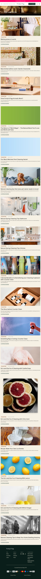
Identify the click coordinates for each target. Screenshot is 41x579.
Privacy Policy (13, 575)
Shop (7, 553)
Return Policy (30, 555)
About (14, 553)
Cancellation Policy (30, 558)
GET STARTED (32, 3)
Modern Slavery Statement (31, 561)
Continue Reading (5, 44)
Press (14, 557)
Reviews (15, 555)
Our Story (8, 555)
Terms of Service (27, 575)
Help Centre (30, 553)
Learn (7, 557)
